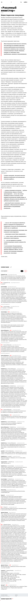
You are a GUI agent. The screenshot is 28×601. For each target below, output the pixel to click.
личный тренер (4, 595)
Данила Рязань (4, 512)
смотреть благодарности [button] (5, 304)
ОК (1, 282)
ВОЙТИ (25, 2)
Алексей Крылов (5, 330)
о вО (16, 596)
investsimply (4, 286)
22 (21, 271)
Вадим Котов (4, 274)
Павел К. (3, 495)
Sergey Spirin (4, 461)
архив (16, 595)
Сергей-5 (3, 570)
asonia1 (2, 451)
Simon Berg (3, 489)
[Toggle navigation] (2, 2)
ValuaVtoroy (4, 368)
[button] (11, 2)
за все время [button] (4, 270)
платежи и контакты (5, 596)
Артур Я (3, 585)
